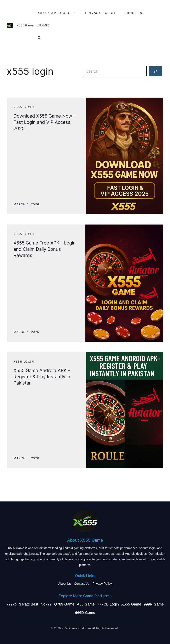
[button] (39, 38)
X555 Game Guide (55, 13)
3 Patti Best (28, 604)
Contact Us (81, 583)
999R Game (154, 604)
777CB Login (108, 604)
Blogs (44, 25)
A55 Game (86, 604)
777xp (11, 604)
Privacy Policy (100, 13)
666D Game (85, 612)
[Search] (155, 71)
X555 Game (131, 604)
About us (134, 13)
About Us (64, 583)
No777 (46, 604)
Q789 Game (64, 604)
